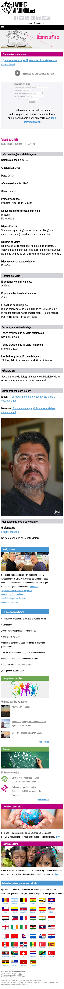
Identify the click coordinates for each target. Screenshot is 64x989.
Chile (5, 912)
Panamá (42, 938)
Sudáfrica (14, 956)
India (42, 921)
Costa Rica (23, 912)
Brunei (42, 903)
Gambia (33, 921)
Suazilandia (5, 956)
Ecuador (32, 912)
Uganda (5, 965)
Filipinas (14, 921)
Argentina (14, 903)
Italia (23, 930)
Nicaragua (33, 938)
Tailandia (33, 956)
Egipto (5, 921)
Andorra (5, 903)
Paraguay (51, 938)
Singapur (42, 947)
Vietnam (23, 965)
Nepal (23, 938)
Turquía (51, 956)
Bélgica (23, 903)
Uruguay (14, 965)
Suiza (23, 956)
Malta (5, 938)
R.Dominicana (23, 947)
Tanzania (42, 956)
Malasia (51, 930)
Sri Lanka (51, 947)
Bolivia (33, 903)
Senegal (33, 947)
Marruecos (14, 938)
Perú (5, 947)
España (42, 912)
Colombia (14, 912)
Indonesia (51, 921)
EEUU (51, 912)
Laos (42, 930)
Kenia (33, 930)
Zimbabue (33, 965)
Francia (23, 921)
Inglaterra (5, 930)
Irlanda (14, 930)
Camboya (51, 903)
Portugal (14, 947)
